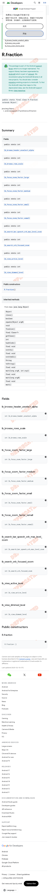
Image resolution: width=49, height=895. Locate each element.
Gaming (5, 718)
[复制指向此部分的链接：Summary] (16, 130)
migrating (12, 82)
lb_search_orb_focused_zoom (16, 245)
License (12, 874)
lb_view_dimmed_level (13, 272)
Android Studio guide (9, 802)
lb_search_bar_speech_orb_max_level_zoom (22, 232)
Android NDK (6, 816)
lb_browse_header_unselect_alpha (19, 150)
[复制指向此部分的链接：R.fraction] (14, 635)
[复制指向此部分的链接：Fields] (11, 399)
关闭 (24, 26)
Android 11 (5, 792)
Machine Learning (8, 722)
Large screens (7, 746)
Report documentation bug (11, 830)
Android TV (6, 761)
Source (4, 698)
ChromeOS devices (9, 753)
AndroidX (12, 74)
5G (3, 737)
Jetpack (31, 74)
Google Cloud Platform (10, 863)
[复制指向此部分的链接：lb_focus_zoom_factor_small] (34, 493)
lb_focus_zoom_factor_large (16, 177)
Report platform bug (9, 826)
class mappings (19, 91)
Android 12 (6, 789)
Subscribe (31, 883)
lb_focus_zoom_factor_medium (17, 191)
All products (6, 866)
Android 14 (6, 781)
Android (5, 687)
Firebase (5, 859)
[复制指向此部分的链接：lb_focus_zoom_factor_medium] (37, 472)
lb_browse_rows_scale (13, 164)
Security (5, 694)
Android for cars (8, 757)
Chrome (5, 855)
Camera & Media (8, 729)
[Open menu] (3, 2)
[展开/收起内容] (5, 48)
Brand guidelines (23, 874)
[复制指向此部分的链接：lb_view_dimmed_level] (27, 605)
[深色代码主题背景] (45, 413)
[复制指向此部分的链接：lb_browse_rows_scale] (27, 428)
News (4, 701)
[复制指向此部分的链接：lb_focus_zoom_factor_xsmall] (35, 515)
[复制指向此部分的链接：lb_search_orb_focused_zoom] (36, 562)
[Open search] (35, 2)
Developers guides (8, 806)
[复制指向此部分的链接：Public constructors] (30, 627)
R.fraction (9, 289)
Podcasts (5, 709)
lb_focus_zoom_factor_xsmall (17, 218)
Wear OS (5, 750)
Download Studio (8, 813)
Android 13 (6, 785)
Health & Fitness (7, 726)
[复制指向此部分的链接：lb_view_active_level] (25, 583)
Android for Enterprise (10, 690)
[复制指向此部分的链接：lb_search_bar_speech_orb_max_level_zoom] (10, 540)
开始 (24, 34)
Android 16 (6, 774)
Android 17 (6, 770)
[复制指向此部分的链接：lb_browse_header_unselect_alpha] (39, 407)
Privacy (4, 733)
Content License (24, 659)
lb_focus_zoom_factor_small (16, 204)
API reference (7, 809)
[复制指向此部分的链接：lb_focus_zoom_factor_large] (34, 450)
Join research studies (9, 837)
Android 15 (6, 778)
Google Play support (9, 833)
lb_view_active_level (13, 259)
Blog (3, 705)
